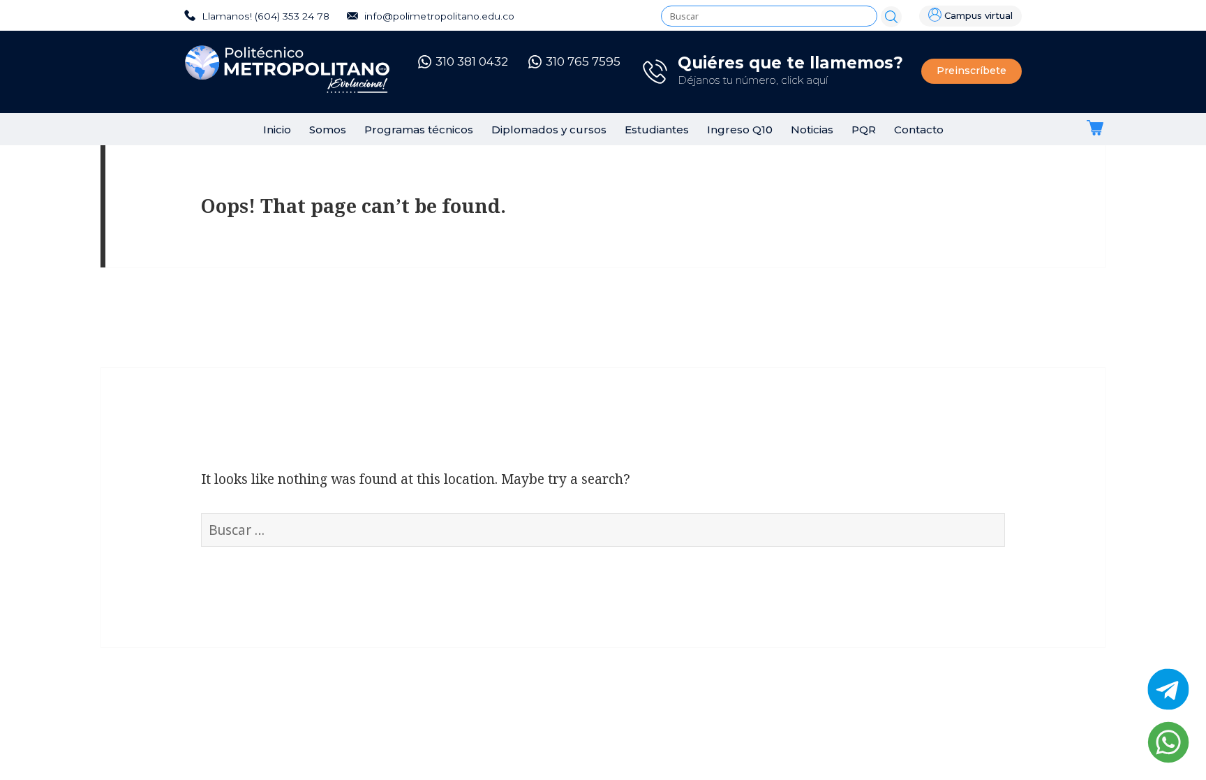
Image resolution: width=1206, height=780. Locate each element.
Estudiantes (657, 129)
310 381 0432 (472, 61)
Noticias (812, 129)
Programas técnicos (418, 129)
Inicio (277, 129)
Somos (327, 129)
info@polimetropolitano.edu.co (438, 16)
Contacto (919, 129)
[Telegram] (1168, 689)
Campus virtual (978, 16)
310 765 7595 (583, 61)
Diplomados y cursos (548, 129)
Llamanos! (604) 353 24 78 (264, 16)
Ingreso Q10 (740, 129)
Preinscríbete (971, 70)
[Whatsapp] (1168, 742)
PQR (863, 129)
